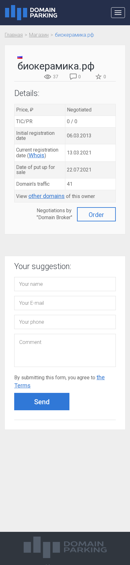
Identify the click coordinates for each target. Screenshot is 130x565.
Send (42, 402)
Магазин (39, 35)
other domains (46, 196)
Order (96, 215)
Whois (36, 155)
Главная (14, 35)
